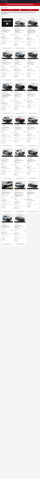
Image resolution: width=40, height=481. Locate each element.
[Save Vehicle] (12, 28)
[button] (7, 48)
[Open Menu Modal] (2, 2)
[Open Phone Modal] (36, 2)
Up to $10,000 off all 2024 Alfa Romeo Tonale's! (20, 4)
